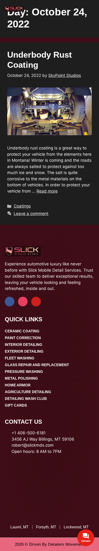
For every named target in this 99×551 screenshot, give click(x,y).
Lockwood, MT (76, 527)
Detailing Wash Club (26, 398)
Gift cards (16, 405)
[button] (88, 9)
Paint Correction (23, 338)
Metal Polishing (21, 378)
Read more (47, 191)
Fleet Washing (19, 358)
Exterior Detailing (24, 351)
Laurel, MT (19, 527)
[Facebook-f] (9, 301)
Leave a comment (31, 213)
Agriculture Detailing (28, 392)
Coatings (22, 206)
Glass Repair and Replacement (37, 365)
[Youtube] (36, 301)
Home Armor (18, 385)
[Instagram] (23, 301)
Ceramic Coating (22, 331)
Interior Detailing (23, 345)
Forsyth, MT (46, 527)
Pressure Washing (24, 372)
